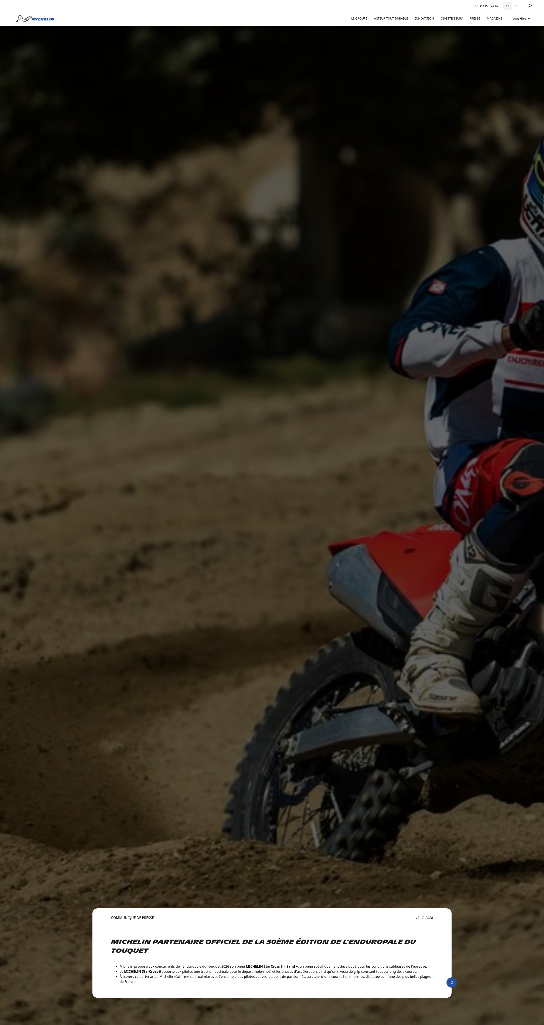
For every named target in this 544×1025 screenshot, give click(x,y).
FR (507, 6)
